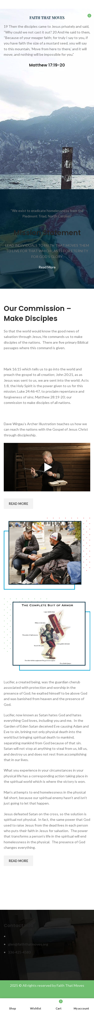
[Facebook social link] (35, 5)
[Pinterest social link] (47, 5)
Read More (47, 267)
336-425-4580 (19, 952)
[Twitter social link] (41, 5)
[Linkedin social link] (53, 5)
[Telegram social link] (58, 5)
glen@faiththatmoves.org (28, 944)
